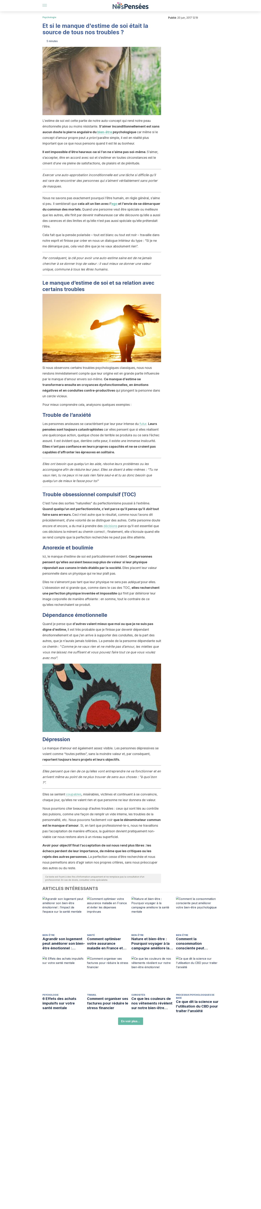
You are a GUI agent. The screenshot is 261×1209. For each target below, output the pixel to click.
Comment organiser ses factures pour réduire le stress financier (107, 1003)
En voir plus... (130, 1021)
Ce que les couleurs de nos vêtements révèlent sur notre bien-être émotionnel (151, 1003)
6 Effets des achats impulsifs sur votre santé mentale (59, 1003)
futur (143, 424)
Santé (91, 935)
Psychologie (49, 17)
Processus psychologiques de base (195, 996)
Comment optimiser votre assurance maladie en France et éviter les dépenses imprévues (105, 943)
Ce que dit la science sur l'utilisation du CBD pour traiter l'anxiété (197, 1006)
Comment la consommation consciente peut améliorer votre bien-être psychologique (194, 943)
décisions (110, 526)
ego (114, 204)
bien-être (104, 132)
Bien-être (48, 935)
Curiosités (138, 995)
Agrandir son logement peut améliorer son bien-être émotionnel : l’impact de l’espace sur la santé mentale (63, 943)
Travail (91, 995)
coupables (73, 794)
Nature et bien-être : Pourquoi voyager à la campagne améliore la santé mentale (150, 943)
